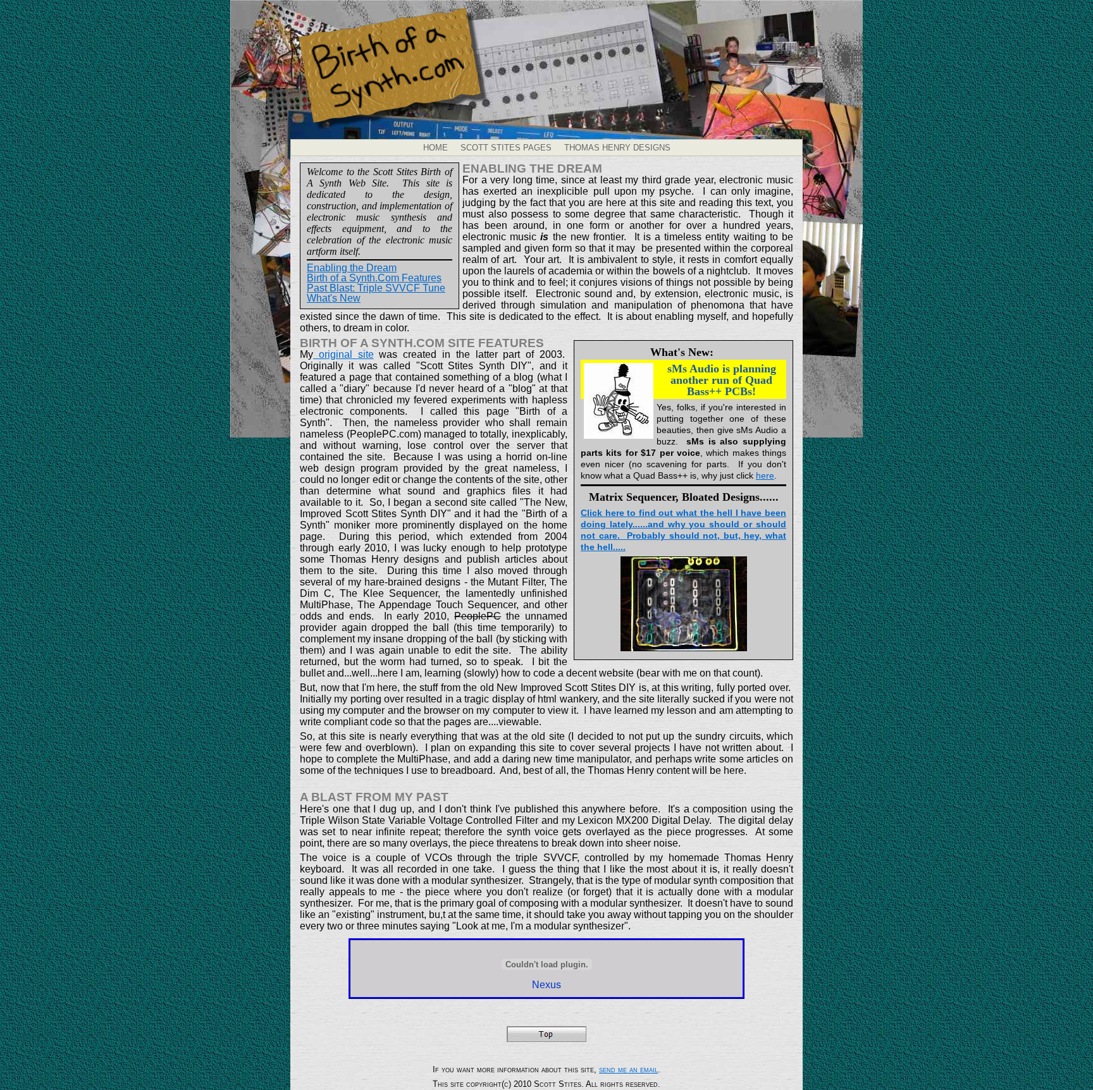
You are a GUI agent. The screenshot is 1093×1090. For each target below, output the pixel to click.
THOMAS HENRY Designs (617, 147)
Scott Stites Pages (506, 147)
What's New (334, 298)
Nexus (546, 984)
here (765, 476)
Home (435, 147)
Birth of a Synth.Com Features (374, 277)
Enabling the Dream (352, 267)
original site (343, 354)
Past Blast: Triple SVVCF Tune (376, 288)
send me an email (628, 1069)
